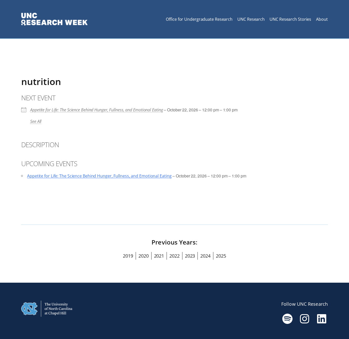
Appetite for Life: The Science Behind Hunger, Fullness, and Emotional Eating (96, 110)
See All (35, 121)
